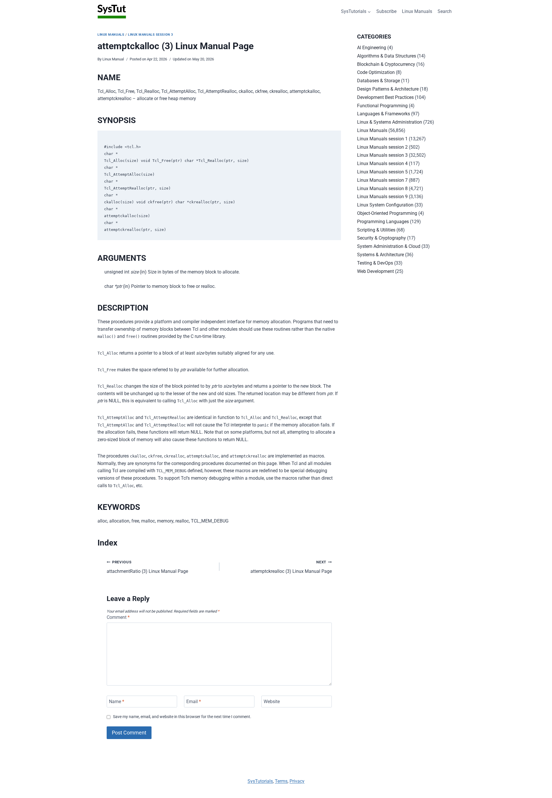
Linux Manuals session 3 (150, 35)
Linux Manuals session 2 (382, 147)
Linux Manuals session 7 (382, 180)
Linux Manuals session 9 (382, 196)
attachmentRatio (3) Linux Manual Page (147, 567)
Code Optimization (376, 72)
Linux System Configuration (385, 205)
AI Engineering (371, 47)
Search (445, 11)
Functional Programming (382, 105)
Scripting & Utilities (376, 230)
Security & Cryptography (381, 238)
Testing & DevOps (375, 263)
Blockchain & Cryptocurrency (386, 64)
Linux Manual (113, 59)
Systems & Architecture (380, 254)
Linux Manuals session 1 (382, 138)
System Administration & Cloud (388, 246)
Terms (281, 781)
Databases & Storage (378, 80)
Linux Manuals (417, 11)
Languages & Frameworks (383, 113)
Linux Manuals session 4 (382, 163)
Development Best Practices (385, 97)
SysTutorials (260, 781)
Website (272, 701)
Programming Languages (383, 221)
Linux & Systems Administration (389, 122)
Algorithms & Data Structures (386, 56)
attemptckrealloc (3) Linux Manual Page (291, 567)
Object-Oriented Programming (387, 213)
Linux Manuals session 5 (382, 172)
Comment (118, 617)
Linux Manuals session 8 (382, 188)
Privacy (297, 781)
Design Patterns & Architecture (388, 89)
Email (193, 701)
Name (116, 701)
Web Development (375, 271)
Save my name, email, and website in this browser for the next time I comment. (182, 716)
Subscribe (386, 11)
